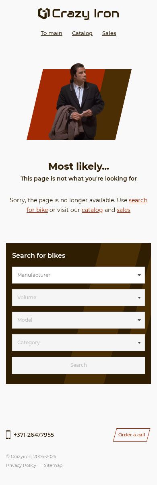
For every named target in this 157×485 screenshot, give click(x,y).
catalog (92, 210)
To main (51, 33)
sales (123, 210)
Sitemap (53, 465)
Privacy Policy (21, 465)
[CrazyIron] (78, 14)
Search (78, 365)
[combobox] (78, 275)
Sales (109, 33)
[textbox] (78, 275)
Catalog (82, 33)
